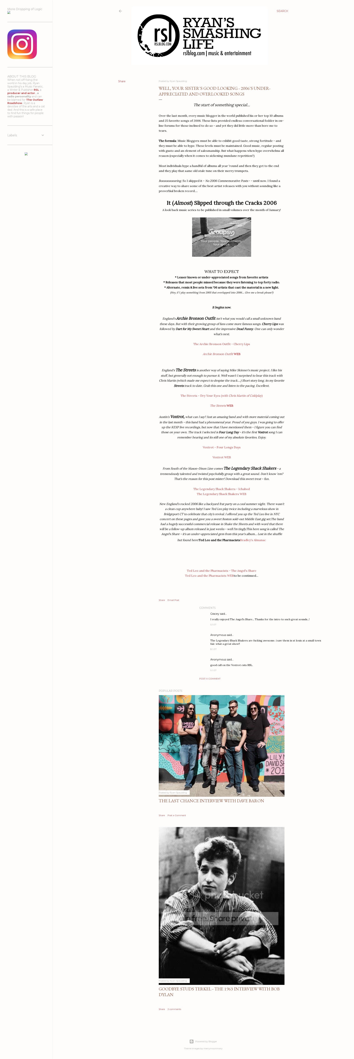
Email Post (173, 600)
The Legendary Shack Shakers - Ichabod (221, 489)
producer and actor (21, 93)
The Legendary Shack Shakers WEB (221, 494)
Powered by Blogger (206, 1041)
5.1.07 (213, 624)
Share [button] (122, 81)
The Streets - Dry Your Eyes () (222, 395)
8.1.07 (213, 649)
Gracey (214, 613)
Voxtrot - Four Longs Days (222, 447)
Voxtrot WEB (222, 457)
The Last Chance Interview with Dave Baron (211, 801)
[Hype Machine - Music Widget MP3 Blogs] (26, 154)
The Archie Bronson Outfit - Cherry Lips (221, 344)
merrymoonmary (213, 1048)
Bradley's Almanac (253, 540)
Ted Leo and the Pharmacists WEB (209, 575)
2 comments (174, 1009)
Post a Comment (210, 678)
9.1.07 (213, 670)
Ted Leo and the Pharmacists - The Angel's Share (221, 570)
